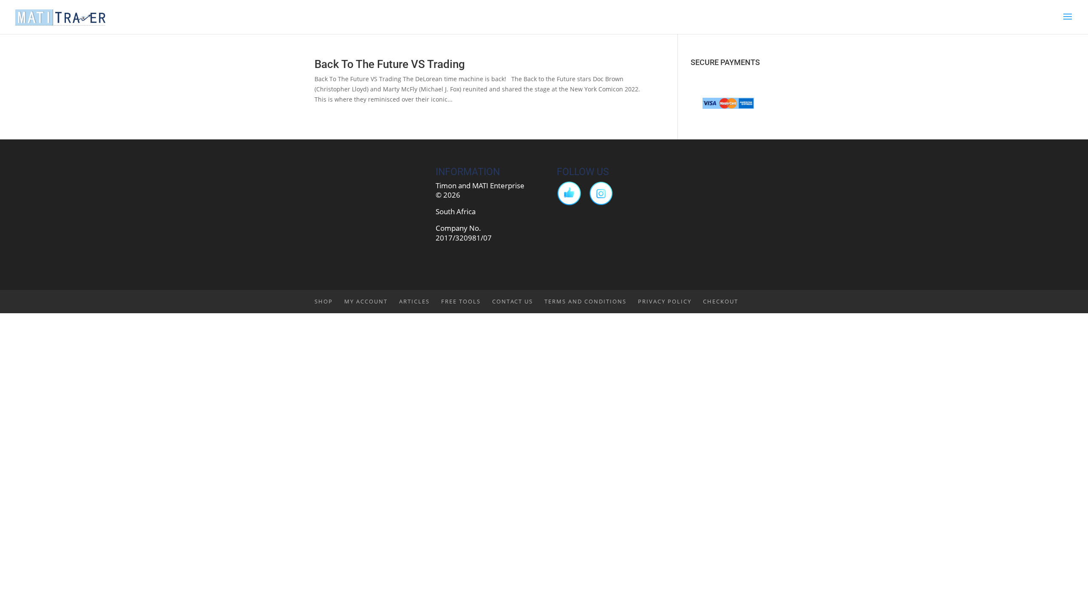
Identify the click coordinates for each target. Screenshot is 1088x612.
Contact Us (512, 301)
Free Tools (461, 301)
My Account (366, 301)
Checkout (720, 301)
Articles (414, 301)
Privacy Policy (664, 301)
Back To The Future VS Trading (389, 64)
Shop (323, 301)
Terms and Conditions (585, 301)
